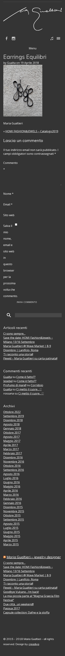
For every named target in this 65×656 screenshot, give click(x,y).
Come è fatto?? (26, 377)
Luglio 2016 (10, 478)
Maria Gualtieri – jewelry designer (34, 557)
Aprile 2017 (10, 445)
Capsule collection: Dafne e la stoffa (26, 612)
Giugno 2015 (11, 532)
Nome (8, 194)
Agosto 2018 (11, 424)
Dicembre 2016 (13, 457)
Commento (9, 166)
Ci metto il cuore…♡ (29, 389)
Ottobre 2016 (12, 466)
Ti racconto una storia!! (18, 354)
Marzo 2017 (11, 449)
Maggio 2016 (11, 486)
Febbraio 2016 (12, 499)
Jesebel (8, 381)
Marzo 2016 (11, 495)
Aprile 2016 (10, 490)
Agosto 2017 (11, 437)
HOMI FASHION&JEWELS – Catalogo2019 (31, 131)
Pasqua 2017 (11, 608)
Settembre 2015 (13, 519)
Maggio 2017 (11, 441)
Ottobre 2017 (12, 433)
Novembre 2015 (13, 511)
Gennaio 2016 (12, 503)
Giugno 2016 (11, 482)
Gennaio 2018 (12, 428)
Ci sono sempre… (14, 334)
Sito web (8, 215)
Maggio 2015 (11, 536)
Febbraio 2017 (12, 453)
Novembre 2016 (13, 461)
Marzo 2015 (11, 544)
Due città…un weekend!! (18, 604)
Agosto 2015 (11, 524)
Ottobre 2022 (12, 412)
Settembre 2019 (13, 416)
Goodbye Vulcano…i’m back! (21, 592)
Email (7, 204)
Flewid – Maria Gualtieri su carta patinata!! (30, 358)
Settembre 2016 (13, 470)
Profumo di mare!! (14, 385)
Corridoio (37, 385)
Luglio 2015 (10, 528)
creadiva (34, 644)
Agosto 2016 (11, 474)
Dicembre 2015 (13, 507)
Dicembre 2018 (13, 420)
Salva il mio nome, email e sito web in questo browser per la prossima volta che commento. (9, 261)
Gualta (7, 377)
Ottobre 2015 (12, 515)
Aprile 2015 (10, 540)
